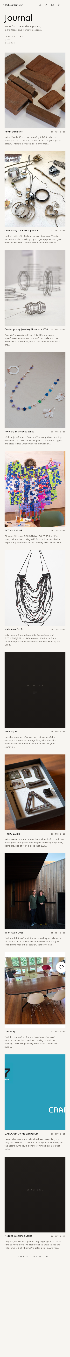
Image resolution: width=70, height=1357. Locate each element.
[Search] (40, 4)
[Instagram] (46, 4)
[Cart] (58, 4)
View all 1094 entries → (35, 1257)
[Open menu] (64, 4)
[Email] (52, 4)
